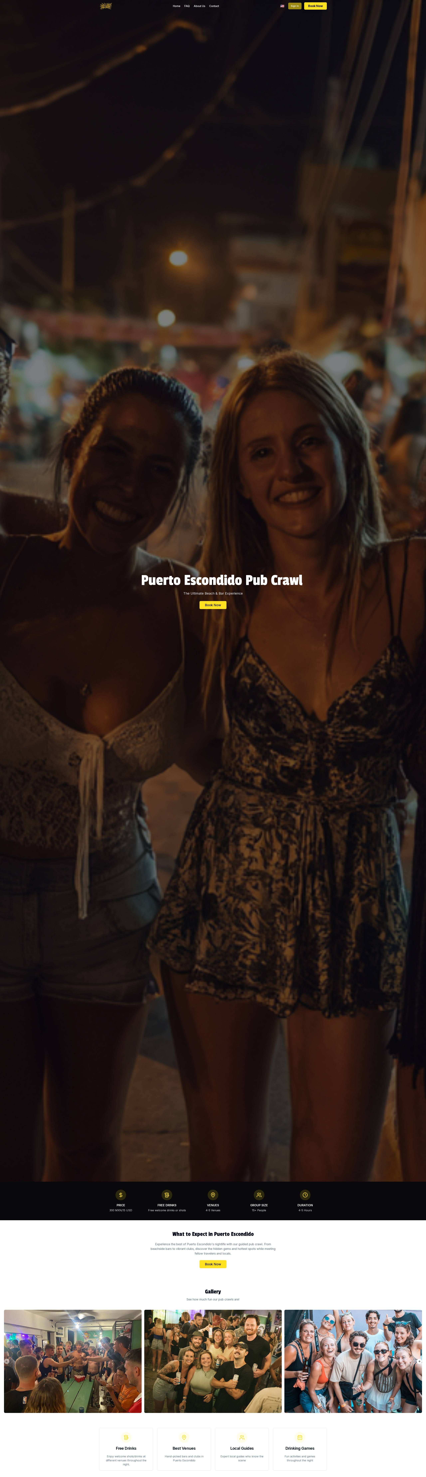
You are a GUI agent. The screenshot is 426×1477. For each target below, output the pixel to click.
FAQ (187, 6)
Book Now (315, 6)
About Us (199, 6)
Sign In (295, 5)
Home (176, 6)
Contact (214, 6)
